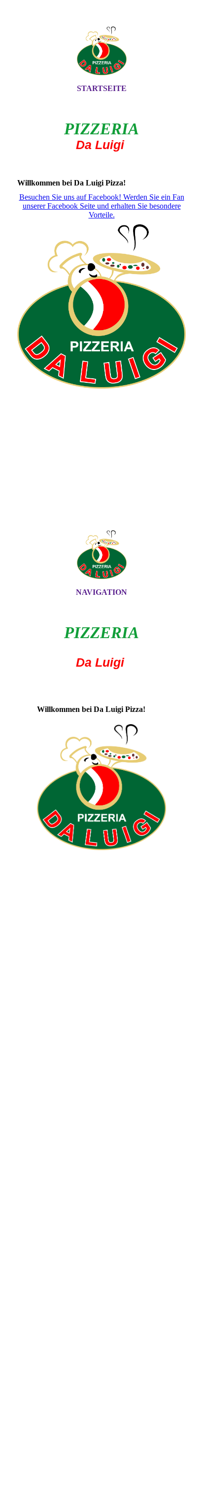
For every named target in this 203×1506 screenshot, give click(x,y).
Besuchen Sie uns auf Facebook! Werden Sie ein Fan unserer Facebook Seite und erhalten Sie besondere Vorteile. (101, 206)
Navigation (101, 592)
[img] (101, 50)
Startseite (102, 88)
